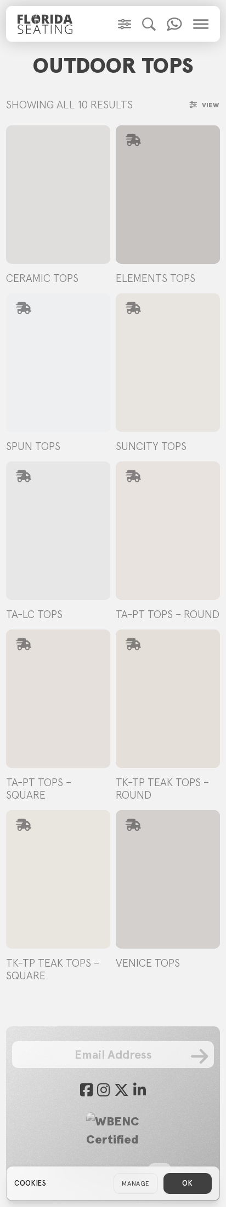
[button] (149, 24)
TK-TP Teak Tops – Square (52, 969)
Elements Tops (155, 278)
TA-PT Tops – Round (167, 614)
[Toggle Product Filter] (124, 24)
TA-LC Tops (34, 614)
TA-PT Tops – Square (38, 788)
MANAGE (136, 1183)
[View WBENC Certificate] (113, 1130)
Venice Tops (148, 963)
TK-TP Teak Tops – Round (162, 788)
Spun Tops (33, 446)
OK (187, 1183)
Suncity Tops (151, 446)
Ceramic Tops (42, 278)
